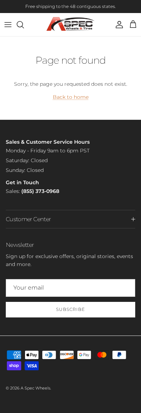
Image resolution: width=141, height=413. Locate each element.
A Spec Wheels (35, 388)
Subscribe (70, 309)
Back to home (71, 97)
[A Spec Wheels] (70, 25)
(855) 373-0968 (40, 191)
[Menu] (8, 25)
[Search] (24, 25)
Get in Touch (22, 182)
